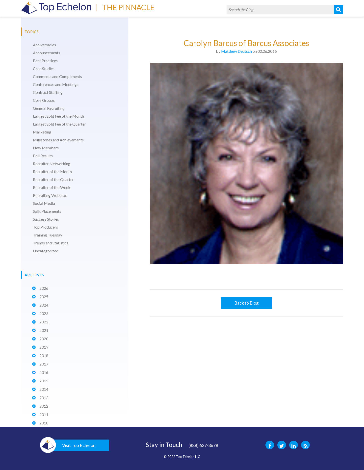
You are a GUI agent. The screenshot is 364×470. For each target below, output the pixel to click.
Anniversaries (44, 44)
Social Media (44, 203)
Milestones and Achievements (58, 139)
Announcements (46, 52)
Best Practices (45, 60)
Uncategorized (45, 250)
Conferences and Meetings (55, 84)
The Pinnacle (128, 7)
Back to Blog (246, 303)
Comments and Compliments (57, 76)
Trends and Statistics (50, 242)
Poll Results (43, 155)
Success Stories (46, 219)
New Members (46, 147)
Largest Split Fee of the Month (58, 116)
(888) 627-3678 (203, 445)
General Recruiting (49, 108)
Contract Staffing (48, 92)
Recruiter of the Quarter (53, 179)
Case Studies (43, 68)
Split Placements (47, 211)
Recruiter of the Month (52, 171)
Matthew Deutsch (236, 51)
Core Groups (44, 100)
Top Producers (45, 227)
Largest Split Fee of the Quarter (59, 124)
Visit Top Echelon (79, 445)
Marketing (42, 132)
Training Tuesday (47, 235)
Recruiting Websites (50, 195)
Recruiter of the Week (51, 187)
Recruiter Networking (51, 163)
